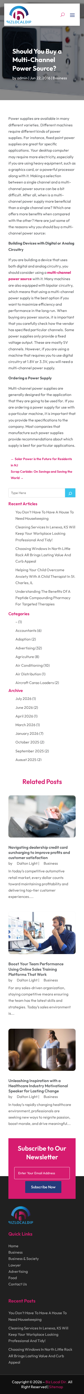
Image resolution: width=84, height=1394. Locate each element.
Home (13, 1246)
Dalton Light (27, 863)
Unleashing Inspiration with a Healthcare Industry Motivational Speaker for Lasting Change (38, 1085)
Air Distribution (28, 674)
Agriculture (24, 656)
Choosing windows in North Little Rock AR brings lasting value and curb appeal (43, 554)
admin (22, 78)
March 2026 (25, 724)
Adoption (23, 639)
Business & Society (23, 1258)
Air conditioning (29, 665)
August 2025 (25, 759)
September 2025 (29, 751)
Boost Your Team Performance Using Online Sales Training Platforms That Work (35, 969)
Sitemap (56, 1386)
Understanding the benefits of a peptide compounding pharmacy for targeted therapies (42, 597)
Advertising (25, 648)
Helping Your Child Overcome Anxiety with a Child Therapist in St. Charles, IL (45, 576)
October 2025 (27, 742)
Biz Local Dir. (56, 1381)
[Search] (70, 493)
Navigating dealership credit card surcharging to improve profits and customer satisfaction (39, 852)
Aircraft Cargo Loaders (34, 682)
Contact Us (17, 1284)
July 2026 (23, 698)
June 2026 (24, 707)
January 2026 (26, 733)
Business (60, 78)
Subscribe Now (43, 1187)
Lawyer (14, 1265)
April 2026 (24, 716)
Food (12, 1277)
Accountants (25, 630)
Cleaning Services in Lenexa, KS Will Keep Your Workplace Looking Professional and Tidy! (45, 533)
